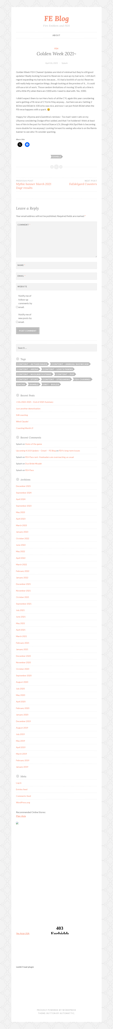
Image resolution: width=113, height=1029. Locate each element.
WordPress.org (23, 802)
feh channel (83, 379)
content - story (27, 379)
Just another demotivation (28, 408)
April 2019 (20, 747)
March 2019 (21, 753)
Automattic (67, 1013)
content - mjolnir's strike (34, 374)
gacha (21, 384)
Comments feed (23, 796)
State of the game (33, 444)
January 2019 (22, 767)
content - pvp (65, 374)
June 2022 (21, 545)
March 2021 (21, 636)
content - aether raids (32, 364)
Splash (65, 63)
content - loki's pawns (58, 369)
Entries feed (21, 789)
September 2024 (23, 492)
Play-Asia (21, 816)
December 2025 (23, 486)
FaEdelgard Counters (83, 183)
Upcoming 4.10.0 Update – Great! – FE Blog (36, 450)
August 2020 (22, 682)
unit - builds (51, 384)
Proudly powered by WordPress (56, 1010)
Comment (24, 225)
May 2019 (20, 741)
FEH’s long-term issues (69, 450)
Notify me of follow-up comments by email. (25, 301)
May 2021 (20, 623)
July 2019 (20, 734)
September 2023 (23, 505)
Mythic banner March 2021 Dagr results (33, 185)
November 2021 (23, 590)
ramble (56, 156)
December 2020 (23, 656)
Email (21, 276)
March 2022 (21, 564)
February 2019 (22, 760)
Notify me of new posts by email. (25, 318)
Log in (18, 783)
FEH (56, 48)
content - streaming (56, 379)
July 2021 (20, 610)
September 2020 (23, 675)
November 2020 (23, 662)
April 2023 (20, 518)
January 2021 (22, 649)
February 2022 (22, 571)
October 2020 (22, 669)
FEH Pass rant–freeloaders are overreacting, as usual (49, 457)
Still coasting (22, 415)
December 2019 (23, 721)
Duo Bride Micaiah (33, 463)
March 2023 (21, 525)
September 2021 (23, 603)
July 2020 (20, 688)
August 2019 (22, 727)
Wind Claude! (22, 421)
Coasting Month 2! (24, 428)
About (56, 35)
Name (21, 265)
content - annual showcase (70, 364)
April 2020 (20, 701)
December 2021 (23, 584)
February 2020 (22, 708)
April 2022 (20, 558)
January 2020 (22, 714)
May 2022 (20, 551)
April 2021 (20, 629)
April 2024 (20, 499)
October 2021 (22, 597)
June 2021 (21, 616)
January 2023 (22, 532)
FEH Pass (29, 470)
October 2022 (22, 538)
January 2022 (22, 577)
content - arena (27, 369)
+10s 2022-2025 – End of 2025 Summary (34, 402)
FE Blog (56, 18)
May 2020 (20, 695)
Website (22, 286)
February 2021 (22, 643)
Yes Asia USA (22, 933)
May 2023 (20, 512)
